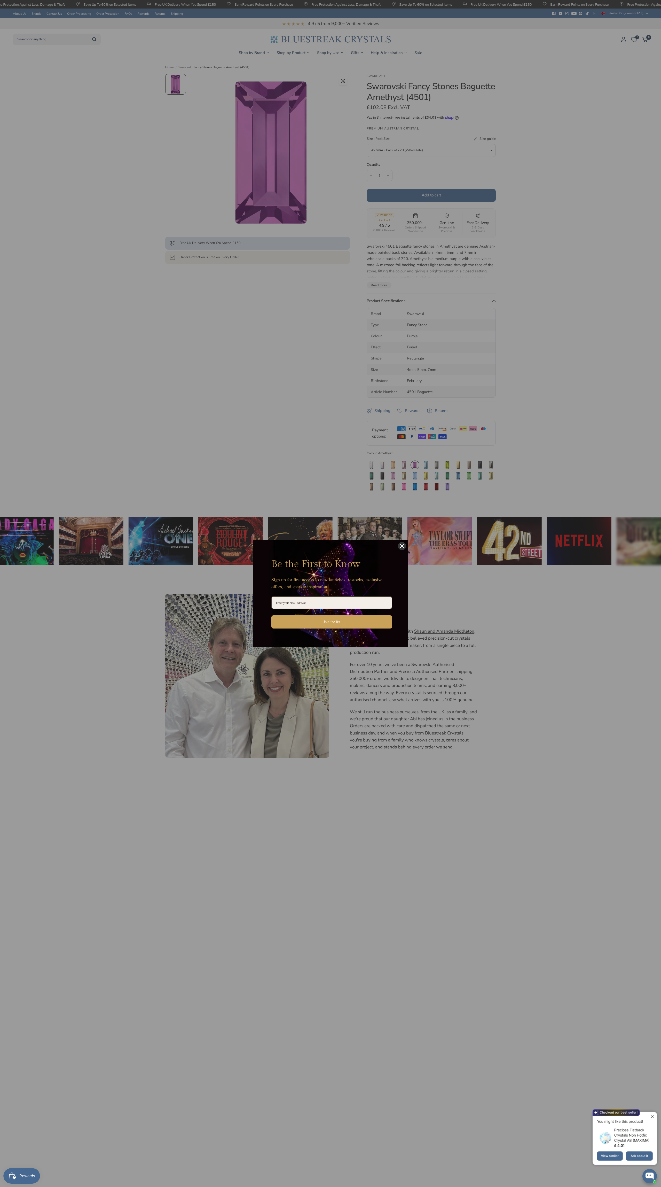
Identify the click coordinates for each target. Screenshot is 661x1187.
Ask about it (639, 1156)
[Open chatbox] (649, 1176)
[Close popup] (652, 1117)
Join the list (332, 621)
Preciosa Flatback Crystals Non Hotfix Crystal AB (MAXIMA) (631, 1135)
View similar (610, 1156)
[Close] (402, 546)
